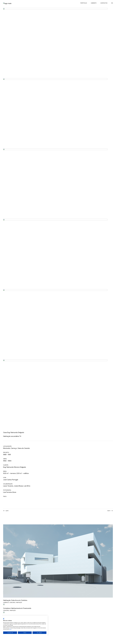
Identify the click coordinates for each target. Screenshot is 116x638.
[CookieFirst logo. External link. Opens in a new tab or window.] (3, 619)
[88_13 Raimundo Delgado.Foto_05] (55, 253)
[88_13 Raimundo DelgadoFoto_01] (55, 42)
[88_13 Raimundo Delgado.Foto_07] (55, 394)
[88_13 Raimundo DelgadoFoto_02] (55, 113)
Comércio (6, 602)
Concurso (12, 602)
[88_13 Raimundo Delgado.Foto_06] (55, 324)
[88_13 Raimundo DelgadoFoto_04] (55, 183)
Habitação (19, 602)
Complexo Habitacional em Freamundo (17, 608)
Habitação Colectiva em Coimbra (15, 600)
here (10, 629)
